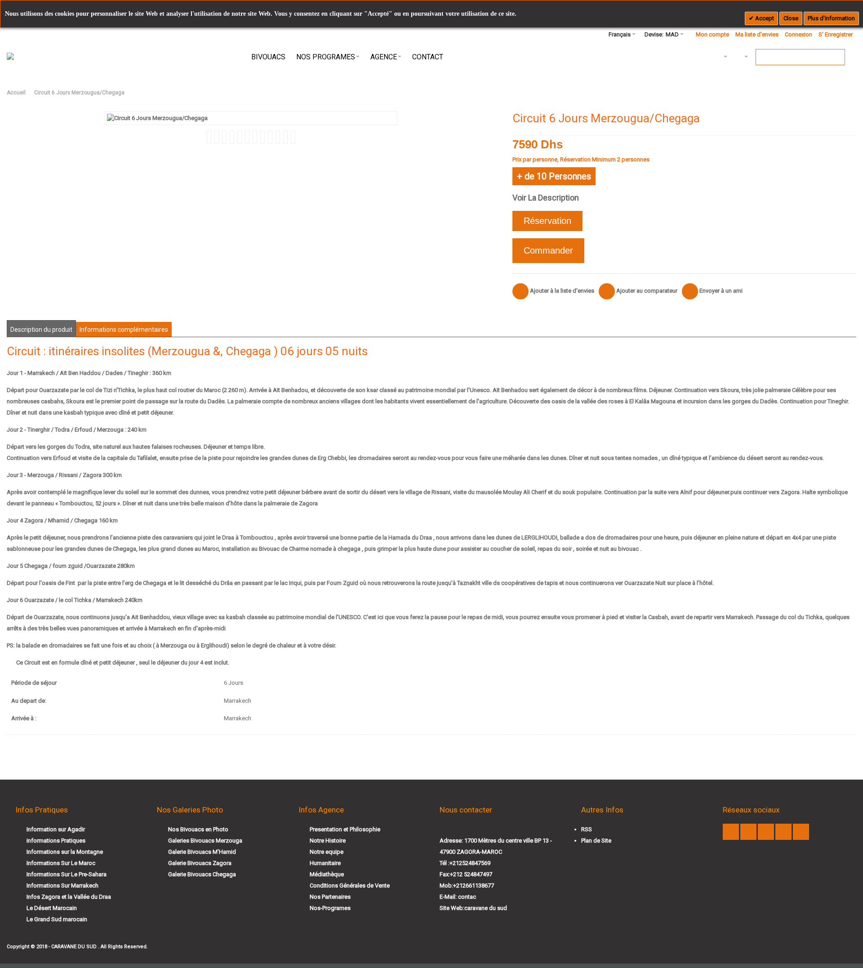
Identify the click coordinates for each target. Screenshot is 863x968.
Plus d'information (831, 18)
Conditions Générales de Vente (350, 885)
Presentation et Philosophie (345, 829)
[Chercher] (837, 57)
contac (467, 896)
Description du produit (41, 329)
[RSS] (801, 832)
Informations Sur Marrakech (62, 885)
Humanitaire (325, 863)
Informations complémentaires (124, 329)
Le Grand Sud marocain (57, 919)
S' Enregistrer (836, 34)
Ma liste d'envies (756, 34)
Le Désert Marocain (52, 908)
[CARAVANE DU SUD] (36, 57)
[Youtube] (749, 832)
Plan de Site (596, 840)
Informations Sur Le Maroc (61, 863)
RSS (586, 829)
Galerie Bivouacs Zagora (199, 863)
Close (790, 18)
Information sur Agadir (56, 829)
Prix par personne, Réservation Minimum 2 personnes (580, 159)
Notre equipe (326, 851)
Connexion (798, 34)
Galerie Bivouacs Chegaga (202, 874)
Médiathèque (327, 874)
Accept (764, 18)
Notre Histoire (328, 840)
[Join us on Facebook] (731, 832)
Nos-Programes (330, 908)
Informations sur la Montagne (65, 851)
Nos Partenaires (330, 896)
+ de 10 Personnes (554, 176)
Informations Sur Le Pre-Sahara (67, 874)
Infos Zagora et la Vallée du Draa (69, 896)
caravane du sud (485, 908)
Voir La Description (545, 197)
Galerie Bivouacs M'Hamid (202, 851)
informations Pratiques (56, 840)
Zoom (251, 118)
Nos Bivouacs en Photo (198, 829)
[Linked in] (784, 832)
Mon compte (712, 34)
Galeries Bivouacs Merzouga (205, 840)
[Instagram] (766, 832)
